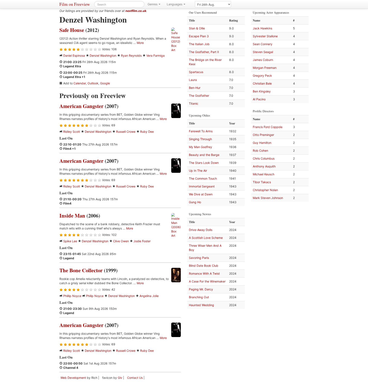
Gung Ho (195, 202)
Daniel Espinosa (74, 55)
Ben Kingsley (262, 91)
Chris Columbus (264, 158)
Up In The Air (198, 170)
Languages (175, 4)
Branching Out (199, 297)
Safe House (71, 30)
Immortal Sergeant (202, 186)
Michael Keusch (263, 174)
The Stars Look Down (204, 162)
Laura (193, 80)
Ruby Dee (147, 131)
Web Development (73, 377)
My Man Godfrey (200, 147)
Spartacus (196, 72)
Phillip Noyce (72, 296)
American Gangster (81, 106)
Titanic (193, 103)
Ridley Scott (71, 131)
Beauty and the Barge (204, 155)
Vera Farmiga (155, 55)
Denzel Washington (103, 55)
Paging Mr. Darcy (201, 289)
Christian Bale (262, 83)
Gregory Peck (262, 75)
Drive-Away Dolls (200, 230)
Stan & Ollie (197, 28)
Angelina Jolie (149, 296)
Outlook (93, 83)
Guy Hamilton (262, 142)
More (140, 43)
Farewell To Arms (201, 131)
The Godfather (199, 95)
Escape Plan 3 (199, 36)
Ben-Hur (194, 87)
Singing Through (200, 139)
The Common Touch (203, 178)
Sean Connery (262, 44)
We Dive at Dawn (201, 194)
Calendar (79, 83)
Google (105, 83)
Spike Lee (70, 241)
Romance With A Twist (204, 273)
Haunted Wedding (201, 305)
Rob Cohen (260, 150)
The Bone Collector (81, 270)
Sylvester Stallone (265, 36)
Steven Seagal (263, 52)
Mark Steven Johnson (268, 198)
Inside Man (72, 215)
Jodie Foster (142, 241)
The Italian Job (199, 44)
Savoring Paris (199, 257)
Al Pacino (259, 99)
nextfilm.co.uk (135, 11)
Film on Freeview (74, 4)
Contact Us (135, 377)
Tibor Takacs (262, 182)
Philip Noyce (95, 296)
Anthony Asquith (264, 166)
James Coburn (263, 60)
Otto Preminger (263, 135)
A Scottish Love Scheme (206, 237)
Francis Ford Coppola (267, 127)
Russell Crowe (125, 131)
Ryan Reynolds (131, 55)
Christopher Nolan (265, 190)
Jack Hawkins (262, 28)
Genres (153, 4)
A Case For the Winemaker (207, 281)
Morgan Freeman (264, 67)
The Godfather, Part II (204, 52)
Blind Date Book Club (203, 265)
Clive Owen (121, 241)
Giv (120, 377)
